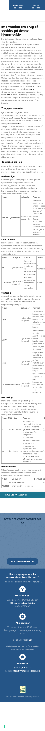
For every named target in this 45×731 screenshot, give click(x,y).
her (33, 89)
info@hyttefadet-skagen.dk (26, 671)
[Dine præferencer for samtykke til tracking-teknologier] (4, 726)
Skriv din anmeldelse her (22, 561)
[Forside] (24, 15)
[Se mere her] (22, 689)
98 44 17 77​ (26, 667)
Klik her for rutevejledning (22, 603)
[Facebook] (22, 679)
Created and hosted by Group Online (22, 697)
